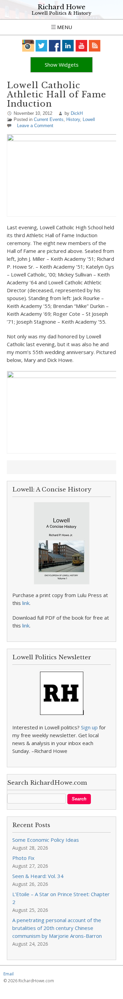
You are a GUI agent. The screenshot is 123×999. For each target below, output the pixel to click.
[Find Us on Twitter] (41, 46)
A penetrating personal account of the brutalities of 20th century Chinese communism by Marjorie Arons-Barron (57, 928)
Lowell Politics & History (61, 13)
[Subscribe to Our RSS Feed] (95, 46)
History (73, 119)
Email (8, 974)
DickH (77, 113)
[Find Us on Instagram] (28, 46)
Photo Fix (23, 857)
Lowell (89, 119)
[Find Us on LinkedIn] (68, 46)
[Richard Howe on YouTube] (81, 46)
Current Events (49, 119)
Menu (64, 27)
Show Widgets (62, 64)
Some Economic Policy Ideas (45, 839)
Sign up (89, 727)
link (25, 602)
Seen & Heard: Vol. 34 (38, 876)
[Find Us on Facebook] (55, 46)
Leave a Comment (35, 125)
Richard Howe (61, 7)
